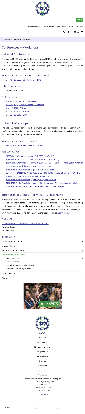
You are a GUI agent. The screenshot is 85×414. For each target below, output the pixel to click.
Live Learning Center (42, 347)
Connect (79, 26)
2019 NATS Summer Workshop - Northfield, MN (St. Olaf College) (35, 186)
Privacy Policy (42, 356)
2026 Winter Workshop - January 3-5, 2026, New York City (31, 156)
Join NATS (42, 333)
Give (71, 26)
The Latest (61, 26)
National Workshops (12, 258)
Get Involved (48, 26)
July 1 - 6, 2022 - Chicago (16, 108)
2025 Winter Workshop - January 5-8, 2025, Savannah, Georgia (33, 159)
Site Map (42, 361)
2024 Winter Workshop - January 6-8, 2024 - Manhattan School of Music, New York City (44, 163)
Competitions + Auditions (13, 241)
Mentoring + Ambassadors (13, 250)
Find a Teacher (42, 342)
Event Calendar (8, 273)
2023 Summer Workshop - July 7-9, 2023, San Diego (28, 166)
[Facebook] (38, 395)
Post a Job (42, 338)
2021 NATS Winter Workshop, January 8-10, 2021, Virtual (31, 179)
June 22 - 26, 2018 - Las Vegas (19, 115)
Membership (34, 26)
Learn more (63, 213)
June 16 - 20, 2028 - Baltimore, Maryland (23, 80)
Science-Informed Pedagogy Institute (18, 268)
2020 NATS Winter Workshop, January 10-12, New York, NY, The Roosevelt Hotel (41, 183)
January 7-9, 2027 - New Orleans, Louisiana (24, 145)
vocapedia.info (42, 351)
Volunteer (6, 278)
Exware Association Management (67, 409)
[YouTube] (42, 395)
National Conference (13, 262)
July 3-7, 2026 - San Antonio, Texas (21, 101)
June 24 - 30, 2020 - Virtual (17, 111)
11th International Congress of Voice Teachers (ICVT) (25, 223)
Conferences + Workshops (21, 40)
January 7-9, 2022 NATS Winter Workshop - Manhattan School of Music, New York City (44, 173)
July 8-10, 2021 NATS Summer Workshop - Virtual (27, 176)
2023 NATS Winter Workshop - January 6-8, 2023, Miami (30, 169)
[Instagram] (47, 395)
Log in (79, 20)
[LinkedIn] (45, 395)
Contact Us (42, 375)
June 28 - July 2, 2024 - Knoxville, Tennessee (25, 104)
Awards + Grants (9, 246)
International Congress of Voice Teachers (20, 265)
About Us (42, 370)
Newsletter (42, 365)
